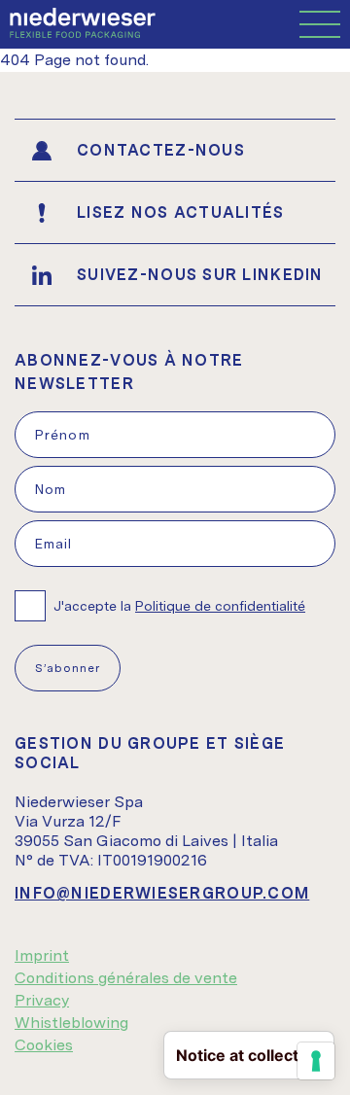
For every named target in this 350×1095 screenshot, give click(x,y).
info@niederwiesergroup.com (162, 893)
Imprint (42, 955)
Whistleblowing (71, 1022)
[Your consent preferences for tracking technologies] (316, 1060)
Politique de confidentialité (220, 606)
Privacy (42, 1000)
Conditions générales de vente (126, 978)
